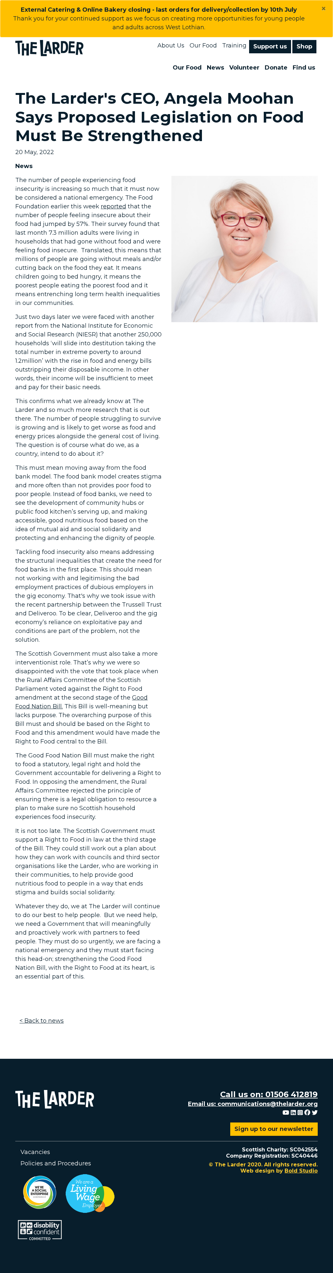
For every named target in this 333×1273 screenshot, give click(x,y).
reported (113, 206)
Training (234, 45)
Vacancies (35, 1152)
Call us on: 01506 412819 (269, 1094)
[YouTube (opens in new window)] (286, 1112)
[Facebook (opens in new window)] (307, 1112)
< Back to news (42, 1020)
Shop (304, 46)
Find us (304, 67)
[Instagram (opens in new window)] (300, 1112)
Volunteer (244, 67)
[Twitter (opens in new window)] (315, 1112)
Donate (276, 67)
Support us (270, 46)
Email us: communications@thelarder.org (253, 1104)
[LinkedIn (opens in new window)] (293, 1112)
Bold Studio (301, 1171)
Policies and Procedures (55, 1163)
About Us (170, 45)
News (215, 67)
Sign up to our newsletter (273, 1129)
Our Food (203, 45)
